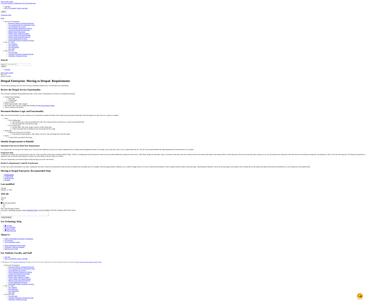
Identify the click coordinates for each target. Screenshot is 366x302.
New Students (12, 287)
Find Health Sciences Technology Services (21, 284)
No (4, 207)
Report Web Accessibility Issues (93, 262)
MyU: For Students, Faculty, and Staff (16, 8)
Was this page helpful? (9, 203)
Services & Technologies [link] (12, 21)
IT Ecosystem (9, 240)
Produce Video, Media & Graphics (18, 277)
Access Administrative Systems (17, 282)
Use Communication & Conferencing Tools (21, 268)
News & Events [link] (9, 51)
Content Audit (9, 176)
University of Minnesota (19, 262)
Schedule (7, 180)
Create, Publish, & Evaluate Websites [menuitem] (19, 35)
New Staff (11, 293)
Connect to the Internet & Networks (19, 274)
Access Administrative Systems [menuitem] (17, 39)
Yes (4, 205)
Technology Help (6, 15)
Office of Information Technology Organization (19, 239)
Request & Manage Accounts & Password (21, 267)
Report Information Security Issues (15, 245)
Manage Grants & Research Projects (19, 280)
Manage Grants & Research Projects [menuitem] (19, 37)
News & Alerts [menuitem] (12, 52)
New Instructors (13, 289)
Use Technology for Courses (17, 270)
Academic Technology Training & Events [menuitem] (20, 54)
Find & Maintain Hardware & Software (20, 272)
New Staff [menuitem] (11, 49)
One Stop (7, 6)
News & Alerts (12, 296)
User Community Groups (12, 242)
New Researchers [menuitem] (13, 47)
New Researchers (13, 291)
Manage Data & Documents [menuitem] (16, 32)
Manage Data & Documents (16, 275)
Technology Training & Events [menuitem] (17, 56)
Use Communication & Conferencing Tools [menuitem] (21, 25)
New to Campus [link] (9, 42)
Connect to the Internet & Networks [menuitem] (19, 30)
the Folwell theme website (46, 105)
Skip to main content (7, 1)
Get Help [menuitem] (7, 69)
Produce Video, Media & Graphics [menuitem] (18, 33)
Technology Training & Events (17, 299)
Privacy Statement (80, 262)
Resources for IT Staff (11, 249)
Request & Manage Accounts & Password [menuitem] (21, 23)
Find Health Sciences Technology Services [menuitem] (21, 40)
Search (3, 11)
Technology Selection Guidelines (14, 247)
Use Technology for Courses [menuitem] (17, 26)
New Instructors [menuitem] (13, 45)
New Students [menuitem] (12, 44)
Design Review (9, 178)
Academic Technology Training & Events (20, 298)
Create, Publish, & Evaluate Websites (19, 279)
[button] (360, 296)
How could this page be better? (10, 208)
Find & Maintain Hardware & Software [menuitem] (20, 28)
